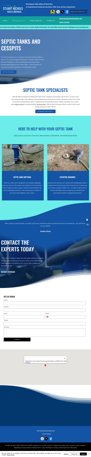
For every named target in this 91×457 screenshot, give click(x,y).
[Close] (89, 454)
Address (6, 306)
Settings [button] (66, 454)
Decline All (74, 454)
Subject (6, 320)
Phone (47, 313)
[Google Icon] (58, 11)
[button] (78, 11)
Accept (83, 454)
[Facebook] (67, 11)
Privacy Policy (10, 455)
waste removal (19, 104)
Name (6, 300)
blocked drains (41, 104)
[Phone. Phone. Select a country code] (48, 317)
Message (6, 327)
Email (6, 313)
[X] (62, 11)
